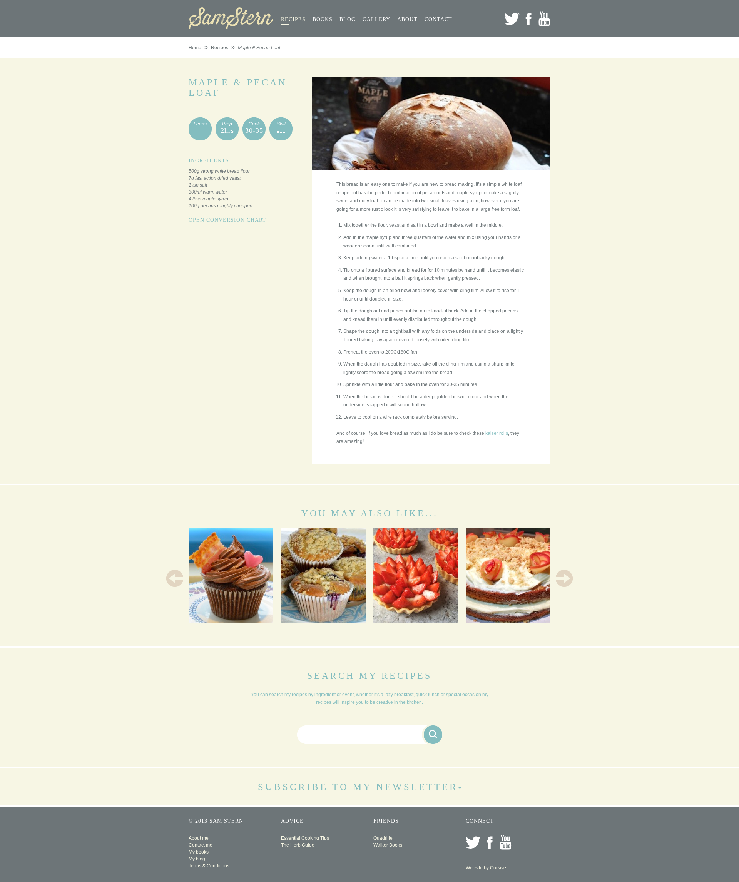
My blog (197, 859)
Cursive (498, 867)
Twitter (512, 18)
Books (323, 19)
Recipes (293, 19)
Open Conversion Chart (227, 220)
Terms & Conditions (209, 866)
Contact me (200, 845)
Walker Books (387, 845)
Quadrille (383, 838)
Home (195, 47)
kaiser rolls (496, 433)
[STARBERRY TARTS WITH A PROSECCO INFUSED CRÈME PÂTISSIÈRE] (415, 620)
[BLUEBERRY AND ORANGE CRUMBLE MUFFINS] (323, 620)
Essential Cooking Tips (305, 838)
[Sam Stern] (231, 27)
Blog (347, 19)
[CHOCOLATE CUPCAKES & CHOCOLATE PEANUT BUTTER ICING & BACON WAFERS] (231, 620)
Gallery (376, 19)
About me (199, 838)
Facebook (528, 18)
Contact (438, 19)
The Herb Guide (297, 845)
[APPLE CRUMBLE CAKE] (508, 620)
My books (199, 852)
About (407, 19)
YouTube (544, 18)
